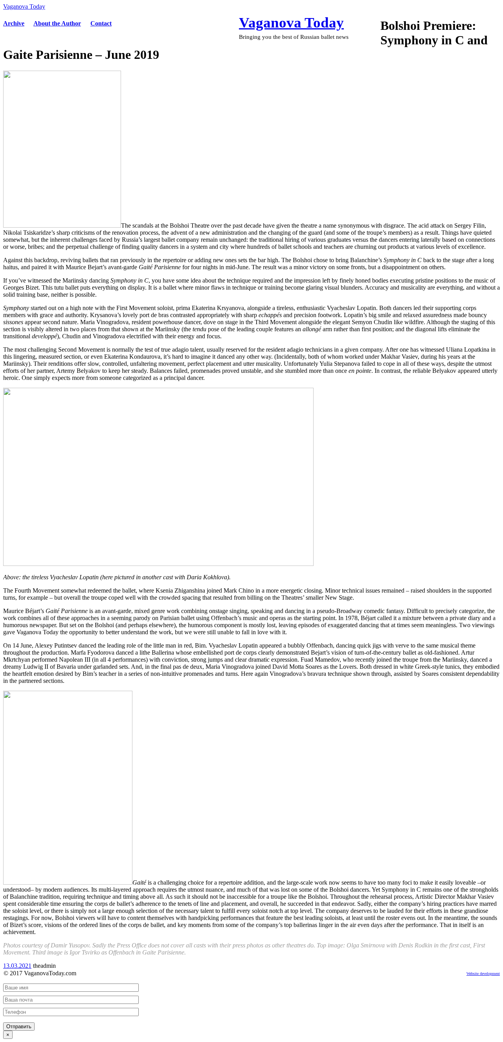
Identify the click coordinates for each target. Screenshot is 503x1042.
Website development (483, 973)
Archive (13, 23)
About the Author (57, 23)
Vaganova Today (24, 6)
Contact (101, 23)
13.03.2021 (17, 965)
